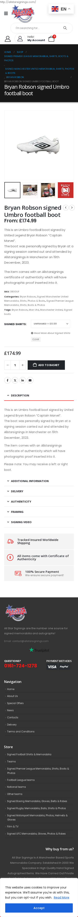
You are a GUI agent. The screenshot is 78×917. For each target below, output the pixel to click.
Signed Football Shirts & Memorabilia (29, 754)
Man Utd (34, 309)
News (10, 710)
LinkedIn (22, 380)
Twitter (15, 380)
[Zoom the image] (25, 606)
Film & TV (13, 826)
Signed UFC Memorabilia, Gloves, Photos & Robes (36, 833)
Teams (11, 761)
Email (30, 380)
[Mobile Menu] (7, 13)
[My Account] (7, 39)
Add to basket (48, 365)
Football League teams (21, 780)
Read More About (51, 333)
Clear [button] (35, 339)
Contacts (12, 717)
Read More (61, 897)
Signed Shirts (15, 324)
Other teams (14, 794)
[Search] (65, 28)
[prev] (66, 208)
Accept (39, 908)
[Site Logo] (22, 13)
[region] (39, 897)
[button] (9, 145)
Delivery (12, 724)
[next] (72, 208)
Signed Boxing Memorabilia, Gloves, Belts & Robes (37, 801)
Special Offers (15, 703)
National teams (16, 787)
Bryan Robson (28, 296)
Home (10, 689)
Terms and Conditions (21, 731)
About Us (12, 696)
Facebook (7, 380)
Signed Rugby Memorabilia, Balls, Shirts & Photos (36, 808)
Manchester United (51, 309)
